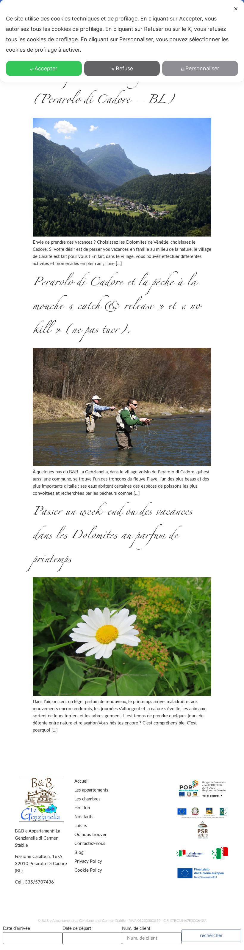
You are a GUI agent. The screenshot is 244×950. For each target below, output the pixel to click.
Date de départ (76, 928)
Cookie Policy (88, 870)
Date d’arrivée (16, 928)
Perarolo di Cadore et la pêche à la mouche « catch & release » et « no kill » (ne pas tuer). (116, 307)
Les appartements (91, 790)
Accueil (81, 781)
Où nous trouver (90, 834)
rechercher (211, 935)
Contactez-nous (89, 843)
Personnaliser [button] (202, 68)
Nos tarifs (83, 817)
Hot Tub (82, 808)
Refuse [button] (124, 68)
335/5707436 (39, 882)
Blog (79, 852)
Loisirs (80, 826)
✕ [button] (236, 9)
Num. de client (136, 928)
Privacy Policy (88, 861)
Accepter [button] (46, 68)
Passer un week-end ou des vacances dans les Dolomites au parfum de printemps (112, 537)
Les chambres (87, 799)
